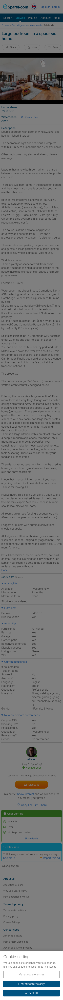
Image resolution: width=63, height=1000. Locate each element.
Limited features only (31, 983)
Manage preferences (32, 974)
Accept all (31, 993)
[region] (31, 975)
